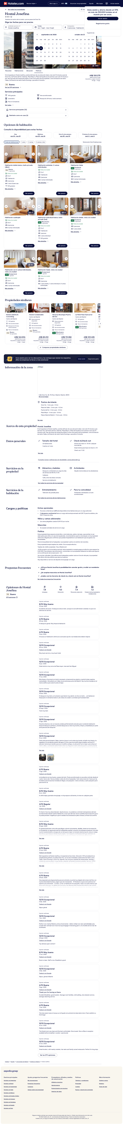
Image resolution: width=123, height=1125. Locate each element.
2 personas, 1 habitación (75, 28)
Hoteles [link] (7, 1061)
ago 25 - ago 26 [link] (40, 136)
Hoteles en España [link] (9, 1105)
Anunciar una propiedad (78, 3)
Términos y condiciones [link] (82, 1080)
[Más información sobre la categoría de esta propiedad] (11, 17)
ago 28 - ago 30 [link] (65, 136)
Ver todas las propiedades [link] (16, 9)
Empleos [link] (101, 1083)
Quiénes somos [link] (103, 1080)
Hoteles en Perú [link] (8, 1108)
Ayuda (91, 3)
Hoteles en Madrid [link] (35, 1061)
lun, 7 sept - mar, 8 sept (46, 28)
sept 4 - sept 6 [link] (90, 136)
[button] (41, 44)
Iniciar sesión (115, 3)
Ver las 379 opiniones (12, 87)
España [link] (12, 1061)
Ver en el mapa (43, 397)
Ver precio (29, 193)
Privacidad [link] (78, 1083)
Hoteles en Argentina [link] (10, 1080)
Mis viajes (99, 3)
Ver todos (8, 105)
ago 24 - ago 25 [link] (15, 136)
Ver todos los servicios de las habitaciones (52, 498)
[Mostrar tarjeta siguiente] (100, 323)
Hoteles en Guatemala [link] (10, 1086)
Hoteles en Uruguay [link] (9, 1099)
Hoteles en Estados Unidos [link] (11, 1096)
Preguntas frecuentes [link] (34, 1083)
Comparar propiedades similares (54, 347)
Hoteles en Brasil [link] (8, 1083)
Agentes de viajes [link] (57, 1091)
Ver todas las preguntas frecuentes (49, 579)
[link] (103, 33)
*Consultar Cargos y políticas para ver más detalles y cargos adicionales (58, 460)
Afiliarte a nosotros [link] (57, 1082)
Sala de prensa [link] (56, 1085)
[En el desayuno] (42, 757)
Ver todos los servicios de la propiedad (50, 483)
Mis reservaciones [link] (33, 1080)
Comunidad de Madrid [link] (22, 1061)
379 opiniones (11, 597)
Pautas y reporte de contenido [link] (84, 1089)
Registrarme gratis (102, 23)
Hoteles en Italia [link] (8, 1089)
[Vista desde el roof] (50, 757)
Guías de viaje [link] (103, 1086)
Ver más (40, 420)
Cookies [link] (77, 1086)
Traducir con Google (45, 650)
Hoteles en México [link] (9, 1093)
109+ (96, 66)
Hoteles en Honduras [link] (10, 1102)
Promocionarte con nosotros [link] (60, 1088)
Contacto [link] (30, 1086)
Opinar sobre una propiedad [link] (36, 1089)
